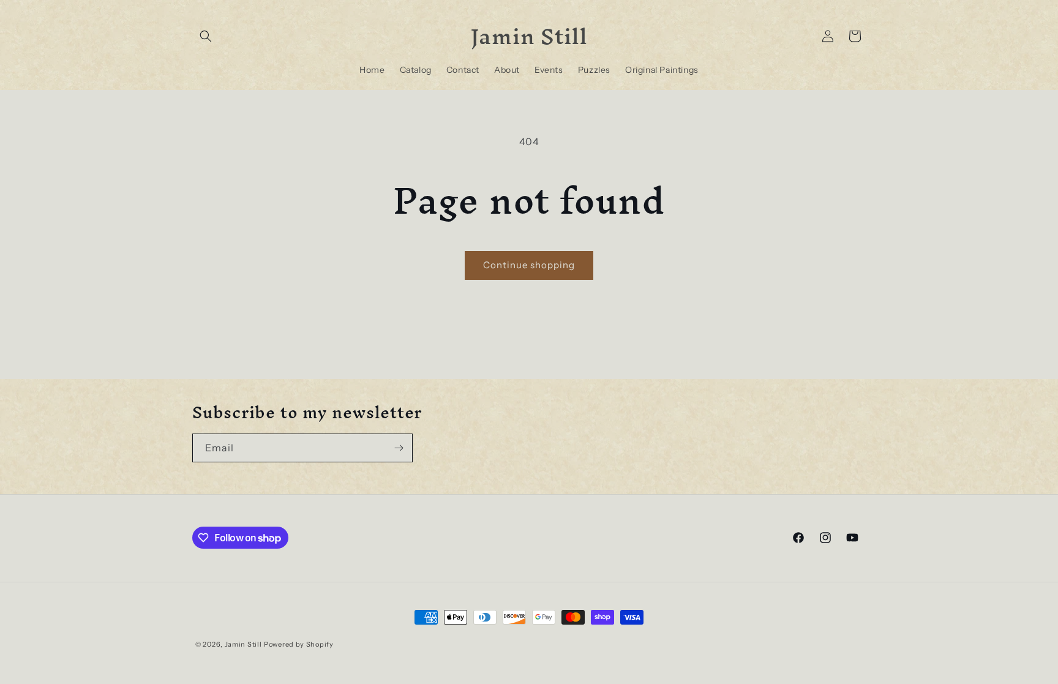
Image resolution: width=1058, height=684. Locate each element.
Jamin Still (243, 644)
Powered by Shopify (299, 644)
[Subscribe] (398, 448)
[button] (205, 36)
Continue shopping (529, 265)
